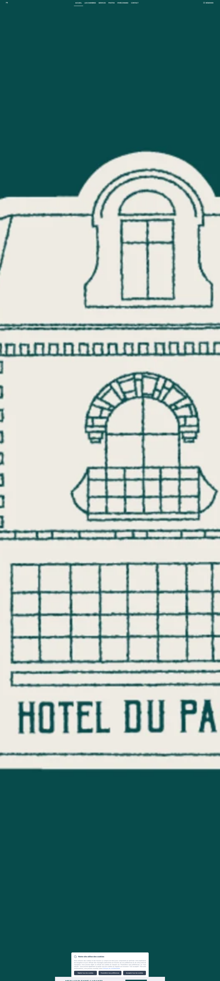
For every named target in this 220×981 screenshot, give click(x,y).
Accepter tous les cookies (134, 973)
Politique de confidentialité (111, 968)
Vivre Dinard (122, 3)
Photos (111, 3)
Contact (135, 3)
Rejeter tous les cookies (85, 973)
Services (102, 3)
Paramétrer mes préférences (110, 973)
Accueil (78, 3)
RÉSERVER (209, 3)
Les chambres (90, 3)
